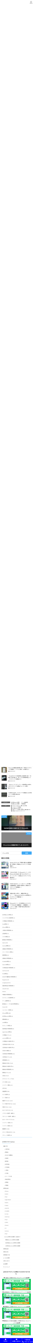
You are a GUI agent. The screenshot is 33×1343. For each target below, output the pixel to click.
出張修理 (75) (5, 933)
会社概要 (5, 1264)
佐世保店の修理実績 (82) (8, 1028)
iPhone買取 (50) (6, 927)
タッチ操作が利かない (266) (9, 1104)
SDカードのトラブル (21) (8, 1119)
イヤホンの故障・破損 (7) (8, 1113)
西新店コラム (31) (6, 1072)
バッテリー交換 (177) (7, 1122)
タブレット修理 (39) (7, 1025)
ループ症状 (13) (6, 1097)
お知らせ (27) (5, 1075)
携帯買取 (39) (5, 955)
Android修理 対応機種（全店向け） (12, 1236)
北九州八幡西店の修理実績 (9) (9, 977)
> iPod (5, 1197)
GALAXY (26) (5, 988)
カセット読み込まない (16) (8, 1132)
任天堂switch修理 (15, 804)
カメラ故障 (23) (6, 1094)
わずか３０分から (16, 805)
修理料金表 (6, 1188)
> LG (5, 1228)
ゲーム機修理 (24, 802)
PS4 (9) (4, 991)
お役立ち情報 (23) (6, 1050)
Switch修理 (24, 805)
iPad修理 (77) (5, 924)
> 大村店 (6, 1173)
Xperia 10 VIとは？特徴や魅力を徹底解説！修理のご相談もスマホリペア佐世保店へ (20, 864)
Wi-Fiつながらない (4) (7, 1110)
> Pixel (5, 1219)
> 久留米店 (6, 1149)
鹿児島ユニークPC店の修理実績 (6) (10, 1004)
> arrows (6, 1214)
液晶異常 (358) (5, 1091)
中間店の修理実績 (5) (7, 994)
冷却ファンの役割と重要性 (18, 809)
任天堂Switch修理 (15, 802)
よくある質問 (6, 1258)
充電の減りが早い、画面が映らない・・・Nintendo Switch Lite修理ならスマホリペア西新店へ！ (20, 895)
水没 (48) (4, 1088)
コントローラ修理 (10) (7, 1010)
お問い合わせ (6, 1261)
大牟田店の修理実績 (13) (8, 921)
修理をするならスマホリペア (18, 810)
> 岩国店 (6, 1182)
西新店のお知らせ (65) (7, 1063)
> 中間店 (6, 1185)
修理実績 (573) (5, 1060)
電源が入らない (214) (7, 1100)
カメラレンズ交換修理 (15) (8, 997)
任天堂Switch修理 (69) (7, 914)
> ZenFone (6, 1216)
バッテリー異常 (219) (7, 1085)
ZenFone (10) (5, 970)
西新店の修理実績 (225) (8, 1069)
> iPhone (6, 1191)
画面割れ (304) (5, 1129)
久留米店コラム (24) (7, 1057)
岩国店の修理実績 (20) (7, 949)
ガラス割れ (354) (6, 1082)
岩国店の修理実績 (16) (7, 958)
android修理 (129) (6, 1038)
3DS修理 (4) (5, 1022)
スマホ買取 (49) (6, 936)
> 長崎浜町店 (7, 1179)
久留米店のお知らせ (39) (8, 1044)
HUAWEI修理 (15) (6, 961)
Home (5, 1341)
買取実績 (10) (5, 1019)
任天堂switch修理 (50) (7, 1016)
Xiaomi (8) (4, 1007)
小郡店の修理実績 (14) (7, 930)
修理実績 (23, 804)
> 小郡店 (6, 1170)
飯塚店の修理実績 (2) (7, 939)
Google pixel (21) (6, 982)
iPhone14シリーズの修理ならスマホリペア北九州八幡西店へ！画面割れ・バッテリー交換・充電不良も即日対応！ (20, 905)
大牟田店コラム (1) (6, 1035)
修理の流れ (6, 1252)
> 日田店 (6, 1158)
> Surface (6, 1231)
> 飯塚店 (6, 1161)
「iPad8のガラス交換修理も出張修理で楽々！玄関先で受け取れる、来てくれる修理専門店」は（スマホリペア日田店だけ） (19, 777)
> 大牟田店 (6, 1167)
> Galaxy (6, 1205)
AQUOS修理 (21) (6, 964)
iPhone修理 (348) (6, 1013)
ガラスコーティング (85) (8, 1079)
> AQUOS (6, 1208)
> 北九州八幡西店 (8, 1155)
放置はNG (28, 809)
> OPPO (6, 1222)
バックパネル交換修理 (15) (8, 918)
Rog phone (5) (5, 980)
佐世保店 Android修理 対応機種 (12, 1242)
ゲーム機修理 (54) (6, 1001)
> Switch (6, 1194)
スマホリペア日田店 (16, 807)
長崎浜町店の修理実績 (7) (8, 985)
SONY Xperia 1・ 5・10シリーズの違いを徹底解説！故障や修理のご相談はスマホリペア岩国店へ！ (20, 885)
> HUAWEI (6, 1211)
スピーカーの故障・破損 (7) (8, 1116)
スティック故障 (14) (7, 1135)
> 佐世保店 (6, 1164)
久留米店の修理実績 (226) (8, 1054)
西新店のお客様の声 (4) (7, 1066)
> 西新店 (6, 1152)
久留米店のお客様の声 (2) (8, 1047)
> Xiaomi (6, 1225)
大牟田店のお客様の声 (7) (8, 1041)
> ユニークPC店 (8, 1176)
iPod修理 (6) (5, 973)
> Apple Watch (7, 1199)
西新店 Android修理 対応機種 (12, 1239)
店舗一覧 (5, 1146)
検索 (26, 853)
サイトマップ (6, 1267)
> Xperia (6, 1202)
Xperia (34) (5, 942)
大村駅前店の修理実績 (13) (8, 967)
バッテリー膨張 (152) (7, 1126)
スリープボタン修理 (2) (7, 952)
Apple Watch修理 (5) (7, 1032)
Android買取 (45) (6, 945)
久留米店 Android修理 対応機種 (12, 1245)
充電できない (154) (6, 1107)
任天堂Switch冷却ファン (17, 808)
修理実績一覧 (6, 1254)
